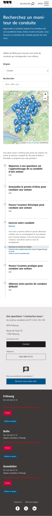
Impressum (18, 502)
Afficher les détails (10, 421)
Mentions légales (31, 502)
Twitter (26, 508)
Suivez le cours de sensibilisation (19, 253)
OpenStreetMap (34, 143)
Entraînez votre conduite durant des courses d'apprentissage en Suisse (28, 250)
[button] (19, 129)
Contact (26, 344)
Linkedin (34, 508)
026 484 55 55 (26, 357)
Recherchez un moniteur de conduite (20, 247)
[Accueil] (9, 4)
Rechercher (8, 79)
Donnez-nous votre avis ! (26, 381)
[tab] (29, 170)
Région (6, 64)
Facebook (17, 508)
